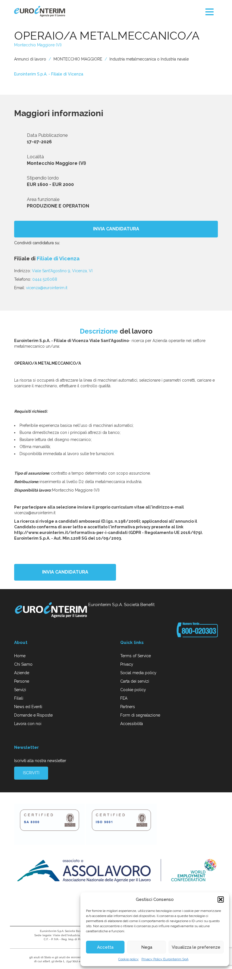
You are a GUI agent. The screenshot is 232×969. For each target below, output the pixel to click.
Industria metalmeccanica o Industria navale (149, 59)
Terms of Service (135, 656)
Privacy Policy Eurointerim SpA (164, 959)
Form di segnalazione (140, 715)
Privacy (126, 664)
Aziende (21, 672)
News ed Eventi (28, 706)
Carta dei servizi (134, 681)
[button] (221, 899)
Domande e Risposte (33, 715)
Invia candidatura (116, 229)
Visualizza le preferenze (196, 947)
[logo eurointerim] (39, 11)
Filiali (18, 698)
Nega (146, 947)
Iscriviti (31, 773)
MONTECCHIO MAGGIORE (77, 59)
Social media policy (138, 672)
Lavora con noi (27, 723)
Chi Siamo (23, 664)
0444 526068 (44, 279)
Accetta (105, 947)
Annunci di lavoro (30, 59)
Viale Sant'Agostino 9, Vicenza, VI (62, 271)
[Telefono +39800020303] (197, 629)
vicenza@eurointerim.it (46, 287)
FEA (123, 698)
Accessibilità (131, 723)
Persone (21, 681)
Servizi (20, 689)
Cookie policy (128, 959)
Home (19, 656)
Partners (127, 706)
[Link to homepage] (51, 611)
